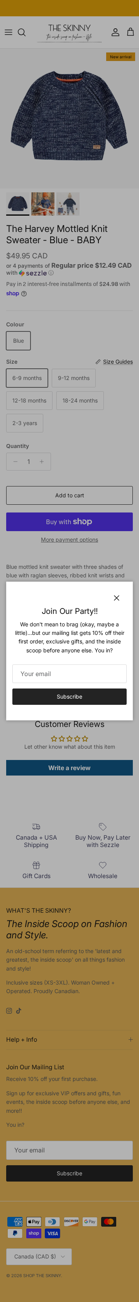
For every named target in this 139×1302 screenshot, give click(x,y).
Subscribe (69, 696)
